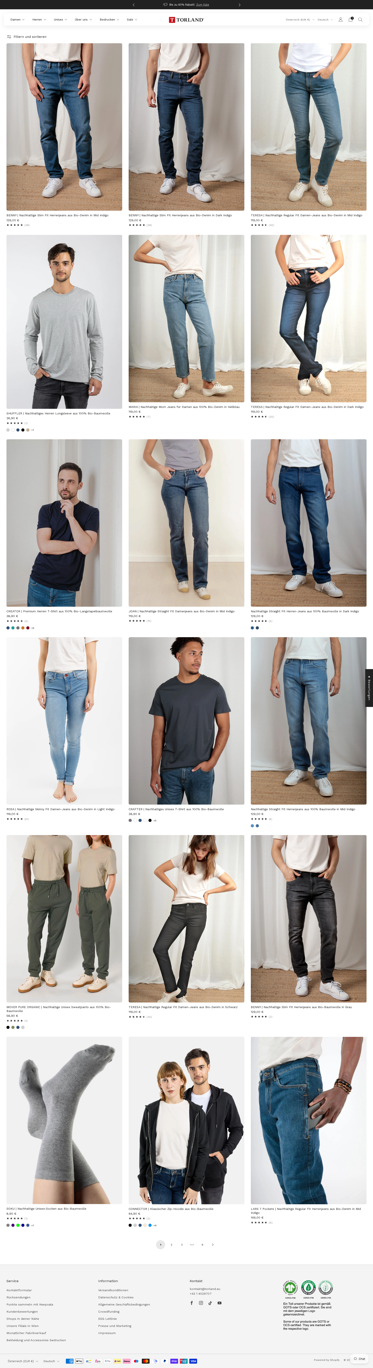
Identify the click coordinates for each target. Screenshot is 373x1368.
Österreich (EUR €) (298, 19)
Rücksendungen (18, 1297)
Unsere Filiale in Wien (22, 1326)
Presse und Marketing (114, 1326)
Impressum (107, 1333)
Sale (130, 19)
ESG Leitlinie (107, 1318)
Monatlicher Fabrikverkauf (26, 1333)
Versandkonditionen (113, 1290)
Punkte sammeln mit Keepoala (29, 1304)
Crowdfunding (108, 1311)
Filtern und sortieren (30, 37)
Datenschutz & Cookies (116, 1297)
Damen (15, 19)
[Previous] (133, 5)
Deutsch (323, 19)
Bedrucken (107, 19)
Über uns (81, 19)
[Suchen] (360, 19)
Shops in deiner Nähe (22, 1318)
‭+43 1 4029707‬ (201, 1293)
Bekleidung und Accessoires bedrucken (36, 1340)
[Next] (239, 5)
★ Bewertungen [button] (369, 687)
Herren (37, 19)
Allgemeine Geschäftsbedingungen (124, 1304)
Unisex (58, 19)
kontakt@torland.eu (205, 1289)
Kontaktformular (19, 1290)
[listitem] (186, 4)
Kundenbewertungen (22, 1311)
